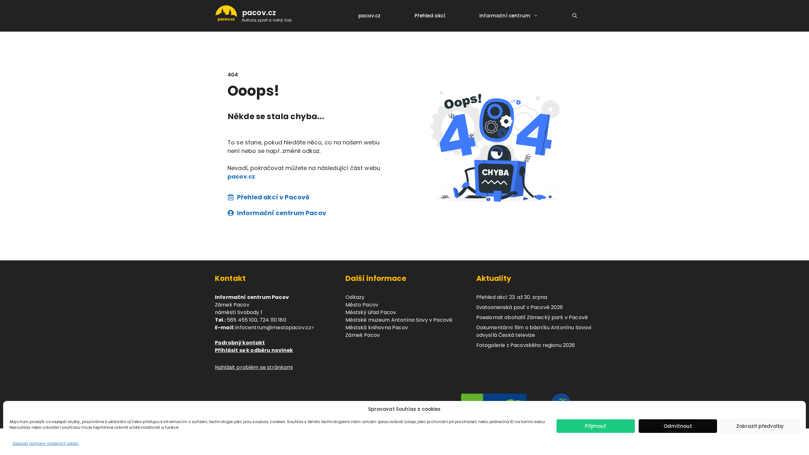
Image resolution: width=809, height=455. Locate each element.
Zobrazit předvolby (760, 426)
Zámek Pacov (362, 335)
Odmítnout (678, 426)
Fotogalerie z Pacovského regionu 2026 (525, 345)
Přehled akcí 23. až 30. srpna (511, 297)
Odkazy (354, 297)
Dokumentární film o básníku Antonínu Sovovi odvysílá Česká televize (534, 331)
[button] (574, 15)
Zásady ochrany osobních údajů (46, 443)
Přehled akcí (430, 15)
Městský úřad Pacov (370, 312)
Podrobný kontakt (240, 342)
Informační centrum (504, 15)
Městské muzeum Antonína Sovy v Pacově (398, 320)
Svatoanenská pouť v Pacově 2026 (519, 307)
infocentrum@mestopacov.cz (273, 327)
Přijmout (595, 426)
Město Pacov (361, 304)
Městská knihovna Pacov (376, 327)
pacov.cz (259, 13)
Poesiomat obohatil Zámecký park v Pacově (532, 317)
